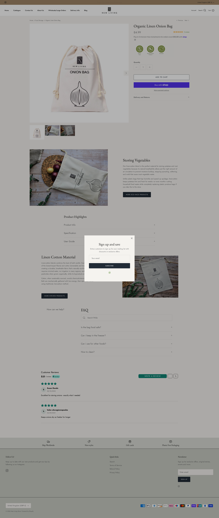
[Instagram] (109, 272)
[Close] (131, 238)
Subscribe (109, 266)
